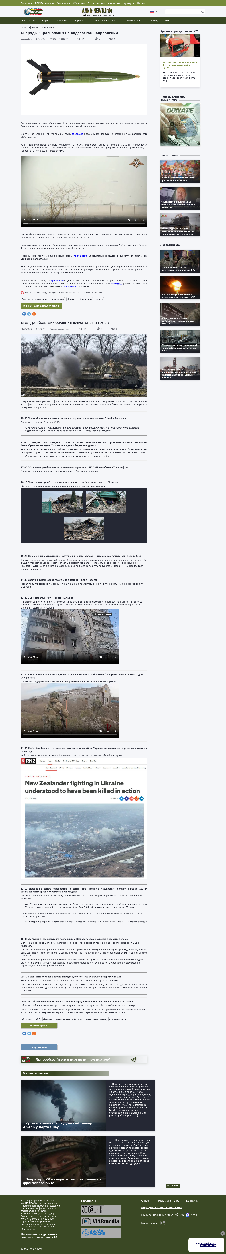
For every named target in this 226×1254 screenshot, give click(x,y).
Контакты (192, 1200)
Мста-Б (99, 299)
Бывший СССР (132, 20)
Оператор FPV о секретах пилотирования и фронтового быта (62, 1181)
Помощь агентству (167, 1200)
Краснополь (57, 280)
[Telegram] (29, 314)
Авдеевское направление (35, 299)
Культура (129, 3)
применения (80, 255)
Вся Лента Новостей (43, 27)
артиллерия (58, 299)
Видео (141, 3)
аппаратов (70, 286)
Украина (79, 20)
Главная (25, 27)
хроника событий (118, 1018)
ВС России (27, 1018)
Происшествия (96, 3)
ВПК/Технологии (44, 3)
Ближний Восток (104, 20)
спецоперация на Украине (69, 1018)
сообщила (77, 134)
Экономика (63, 3)
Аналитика (114, 3)
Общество (79, 3)
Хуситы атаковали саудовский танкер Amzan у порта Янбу (57, 1125)
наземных (116, 283)
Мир (167, 20)
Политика (26, 3)
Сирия (45, 20)
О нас (145, 1200)
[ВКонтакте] (24, 314)
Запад (154, 20)
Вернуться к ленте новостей (161, 1207)
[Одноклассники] (34, 314)
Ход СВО (62, 20)
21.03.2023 (33, 39)
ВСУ (38, 1018)
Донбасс (71, 299)
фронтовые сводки (96, 1018)
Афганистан (28, 20)
